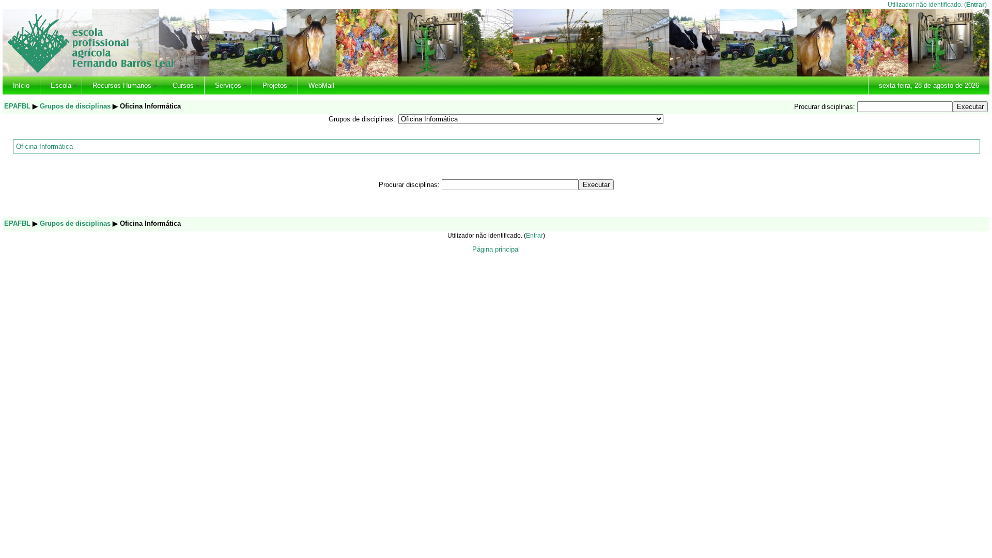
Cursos (183, 85)
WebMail (321, 85)
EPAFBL (17, 106)
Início (21, 85)
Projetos (274, 85)
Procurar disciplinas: (825, 107)
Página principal (496, 249)
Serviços (228, 85)
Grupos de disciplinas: (362, 119)
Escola (61, 85)
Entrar (975, 4)
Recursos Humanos (121, 85)
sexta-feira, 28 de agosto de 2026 (929, 85)
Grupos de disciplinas (75, 106)
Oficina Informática (44, 146)
